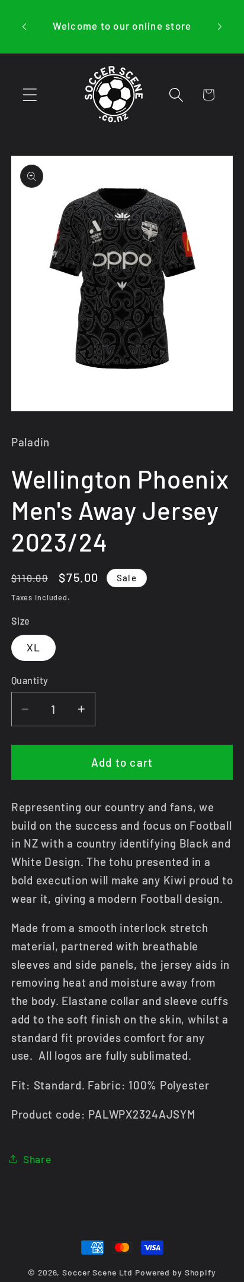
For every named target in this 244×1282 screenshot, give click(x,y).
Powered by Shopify (175, 1272)
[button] (30, 94)
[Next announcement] (220, 26)
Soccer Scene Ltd (97, 1272)
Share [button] (37, 1159)
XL (34, 647)
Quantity (30, 680)
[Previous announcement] (24, 26)
